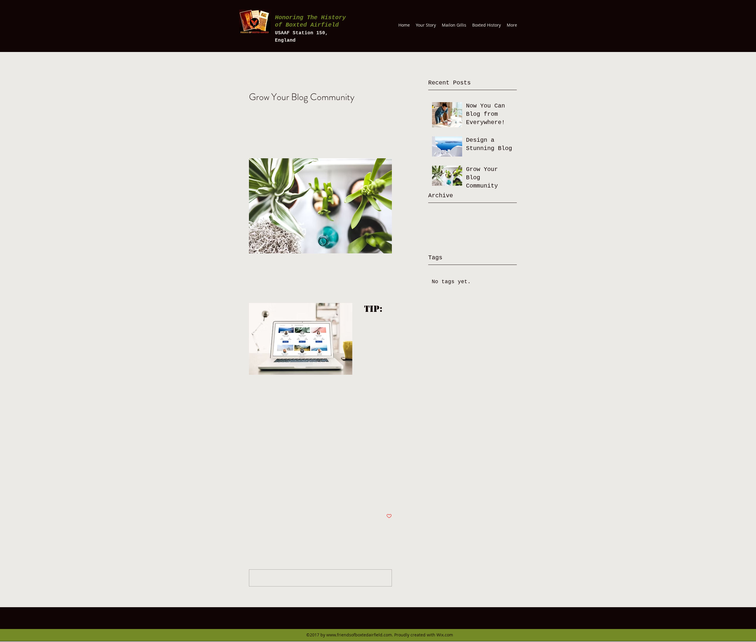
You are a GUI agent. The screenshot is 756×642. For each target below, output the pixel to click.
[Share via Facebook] (252, 498)
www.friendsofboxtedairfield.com (359, 635)
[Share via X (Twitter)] (266, 498)
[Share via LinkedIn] (281, 498)
